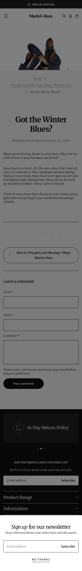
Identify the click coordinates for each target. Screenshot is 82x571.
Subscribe (68, 546)
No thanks (41, 559)
